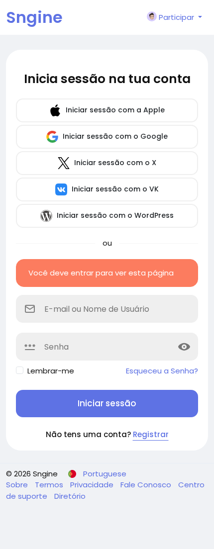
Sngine (34, 17)
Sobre (18, 484)
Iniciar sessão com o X (114, 163)
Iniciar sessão (107, 403)
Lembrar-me (50, 371)
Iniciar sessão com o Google (114, 136)
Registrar (151, 434)
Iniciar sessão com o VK (114, 189)
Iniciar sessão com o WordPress (114, 215)
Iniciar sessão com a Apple (114, 110)
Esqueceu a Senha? (162, 371)
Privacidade (92, 484)
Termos (50, 484)
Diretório (70, 496)
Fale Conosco (146, 484)
